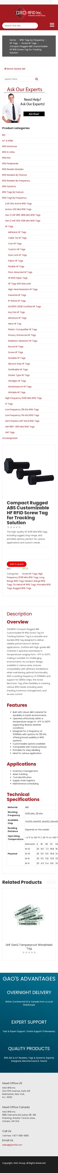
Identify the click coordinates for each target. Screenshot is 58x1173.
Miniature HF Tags (17, 317)
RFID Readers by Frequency (16, 180)
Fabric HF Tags (15, 260)
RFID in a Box (8, 152)
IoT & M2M (7, 140)
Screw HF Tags (29, 43)
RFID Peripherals (10, 163)
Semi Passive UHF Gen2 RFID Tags (22, 420)
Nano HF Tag (14, 323)
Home (13, 40)
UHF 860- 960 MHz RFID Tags (20, 426)
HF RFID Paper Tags (18, 277)
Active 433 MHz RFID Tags (18, 209)
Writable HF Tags (16, 392)
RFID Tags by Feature (13, 192)
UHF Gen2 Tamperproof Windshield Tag (29, 946)
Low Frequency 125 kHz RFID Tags (22, 409)
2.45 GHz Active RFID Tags (18, 203)
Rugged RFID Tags (22, 588)
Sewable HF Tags (16, 358)
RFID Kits (6, 157)
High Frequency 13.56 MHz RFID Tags (23, 398)
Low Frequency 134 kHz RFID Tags (22, 415)
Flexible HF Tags (16, 266)
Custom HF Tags (16, 249)
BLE (3, 134)
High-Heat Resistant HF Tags (22, 289)
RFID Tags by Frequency (32, 40)
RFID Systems (9, 186)
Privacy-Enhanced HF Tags (22, 335)
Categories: (13, 573)
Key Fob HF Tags (16, 312)
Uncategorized (9, 438)
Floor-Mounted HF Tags (20, 272)
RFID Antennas (9, 146)
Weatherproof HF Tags (20, 386)
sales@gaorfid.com (12, 1144)
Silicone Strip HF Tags (19, 363)
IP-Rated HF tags (17, 300)
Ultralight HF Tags (17, 380)
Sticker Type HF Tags (19, 375)
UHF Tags (10, 432)
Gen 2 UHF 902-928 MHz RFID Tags (22, 220)
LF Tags (9, 403)
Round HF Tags (15, 346)
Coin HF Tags (15, 243)
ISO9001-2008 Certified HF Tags (24, 306)
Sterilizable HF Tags (18, 369)
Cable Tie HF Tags (17, 237)
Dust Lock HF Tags (17, 255)
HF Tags (14, 43)
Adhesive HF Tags (17, 232)
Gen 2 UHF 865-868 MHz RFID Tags (22, 215)
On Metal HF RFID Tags (24, 584)
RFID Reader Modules (12, 169)
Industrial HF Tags (17, 295)
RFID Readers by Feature (14, 174)
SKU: (9, 568)
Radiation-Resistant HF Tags (22, 340)
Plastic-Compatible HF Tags (22, 329)
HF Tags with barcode (19, 283)
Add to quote (16, 564)
